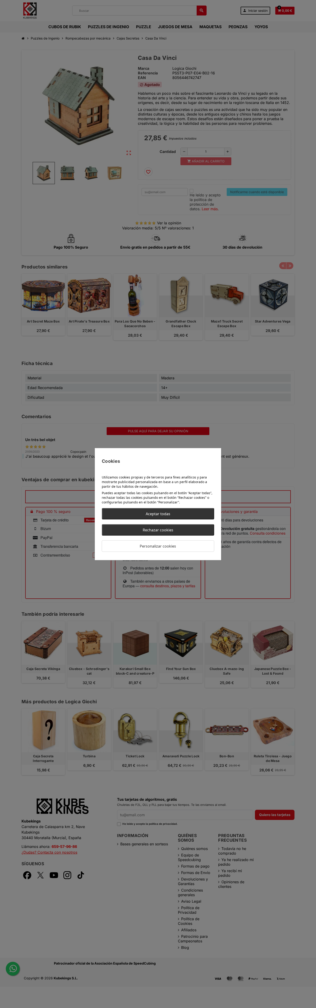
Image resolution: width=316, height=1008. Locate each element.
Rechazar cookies (158, 529)
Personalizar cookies (158, 545)
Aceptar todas (158, 513)
